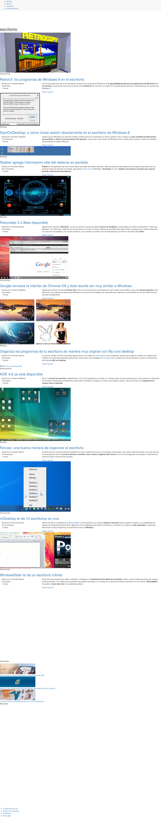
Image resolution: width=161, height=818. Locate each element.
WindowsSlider (74, 522)
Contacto (10, 6)
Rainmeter (87, 169)
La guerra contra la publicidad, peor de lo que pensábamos (22, 701)
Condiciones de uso (10, 808)
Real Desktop (106, 358)
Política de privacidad (11, 811)
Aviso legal (7, 815)
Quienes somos (12, 8)
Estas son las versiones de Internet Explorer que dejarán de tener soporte (27, 688)
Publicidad (7, 813)
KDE (80, 378)
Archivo (9, 1)
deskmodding (101, 355)
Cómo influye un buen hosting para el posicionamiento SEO (22, 675)
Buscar (9, 3)
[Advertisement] (58, 18)
